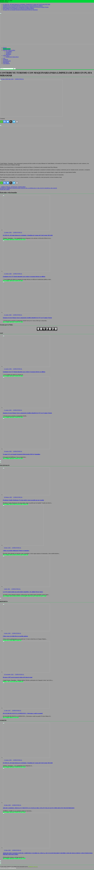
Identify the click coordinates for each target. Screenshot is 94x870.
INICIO (5, 47)
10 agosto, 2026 (8, 451)
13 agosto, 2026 (8, 232)
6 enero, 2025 (7, 633)
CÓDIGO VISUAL (5, 186)
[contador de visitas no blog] (47, 330)
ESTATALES (14, 186)
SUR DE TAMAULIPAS (9, 50)
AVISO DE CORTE (5, 189)
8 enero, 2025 (7, 547)
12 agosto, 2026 (8, 273)
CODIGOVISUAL (19, 79)
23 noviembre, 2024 (9, 674)
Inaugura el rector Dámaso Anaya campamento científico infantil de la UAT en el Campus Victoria (25, 7)
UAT (4, 58)
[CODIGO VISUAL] (0, 45)
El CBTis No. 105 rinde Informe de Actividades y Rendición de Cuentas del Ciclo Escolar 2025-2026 (26, 4)
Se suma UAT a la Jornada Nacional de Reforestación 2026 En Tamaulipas (20, 9)
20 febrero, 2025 (8, 497)
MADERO (8, 54)
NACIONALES (7, 60)
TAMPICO (8, 53)
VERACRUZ (6, 55)
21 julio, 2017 (7, 710)
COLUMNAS (6, 63)
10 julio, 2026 (7, 805)
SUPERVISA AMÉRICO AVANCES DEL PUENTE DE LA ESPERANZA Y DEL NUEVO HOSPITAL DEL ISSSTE (28, 188)
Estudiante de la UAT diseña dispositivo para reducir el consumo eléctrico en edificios (23, 5)
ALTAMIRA (9, 51)
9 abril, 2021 (7, 589)
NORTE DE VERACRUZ (12, 57)
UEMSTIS (5, 59)
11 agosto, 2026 (8, 314)
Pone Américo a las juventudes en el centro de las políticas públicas (18, 8)
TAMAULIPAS (7, 49)
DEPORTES (6, 62)
